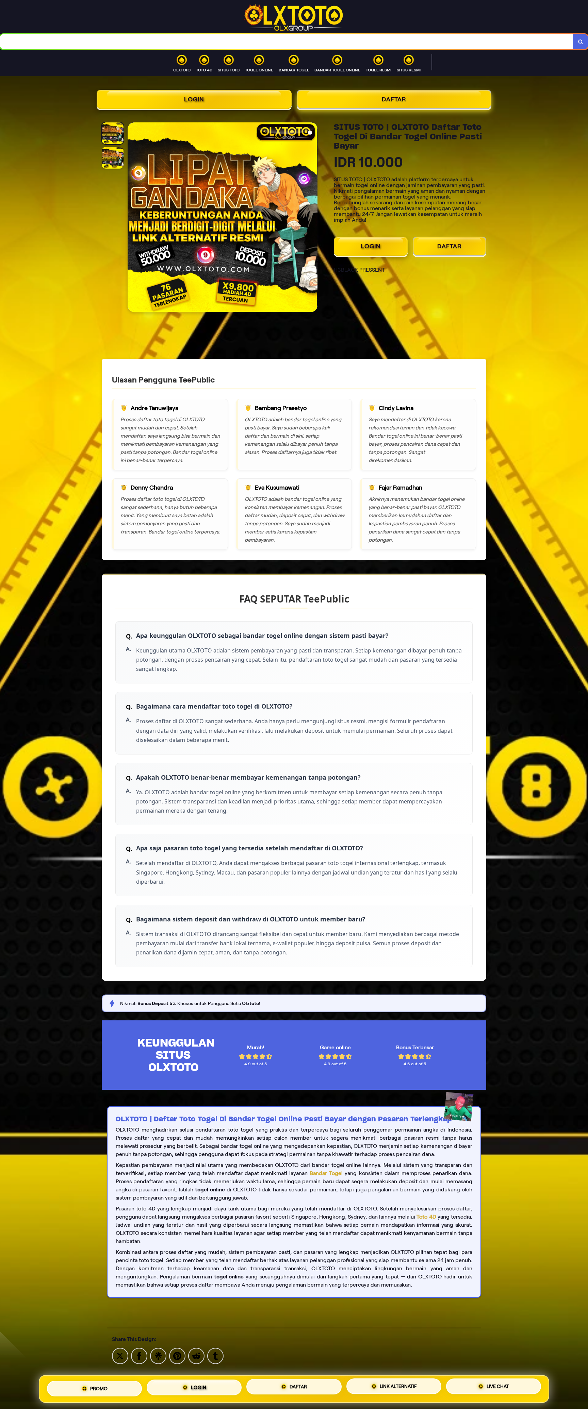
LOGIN (194, 99)
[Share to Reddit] (196, 1355)
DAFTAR (394, 99)
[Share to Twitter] (120, 1355)
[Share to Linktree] (158, 1355)
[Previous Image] (133, 218)
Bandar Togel (326, 1173)
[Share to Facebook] (139, 1355)
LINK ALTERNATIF (398, 1388)
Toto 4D (426, 1217)
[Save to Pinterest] (177, 1355)
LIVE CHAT (498, 1387)
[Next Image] (312, 218)
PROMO (99, 1388)
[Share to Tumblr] (215, 1355)
